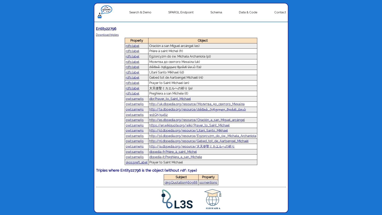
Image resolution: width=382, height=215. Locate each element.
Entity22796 (106, 28)
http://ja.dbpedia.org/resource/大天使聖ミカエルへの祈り (192, 146)
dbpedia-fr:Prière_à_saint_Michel (173, 152)
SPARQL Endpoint (180, 12)
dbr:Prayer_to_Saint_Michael (170, 99)
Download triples (107, 34)
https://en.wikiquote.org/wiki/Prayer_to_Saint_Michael (189, 125)
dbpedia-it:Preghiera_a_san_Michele (175, 157)
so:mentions (208, 182)
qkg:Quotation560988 (181, 182)
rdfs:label (132, 46)
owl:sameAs (135, 99)
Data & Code (248, 12)
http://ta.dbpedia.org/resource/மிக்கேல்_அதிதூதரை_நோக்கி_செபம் (197, 109)
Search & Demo (140, 12)
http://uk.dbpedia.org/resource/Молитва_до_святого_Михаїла (197, 104)
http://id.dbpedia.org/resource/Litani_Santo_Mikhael (188, 130)
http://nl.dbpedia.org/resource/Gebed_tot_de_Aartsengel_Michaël (198, 141)
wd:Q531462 (158, 115)
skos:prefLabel (136, 162)
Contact (280, 12)
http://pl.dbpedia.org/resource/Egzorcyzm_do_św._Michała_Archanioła (202, 136)
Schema (216, 12)
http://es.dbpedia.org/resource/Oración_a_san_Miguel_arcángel (197, 120)
